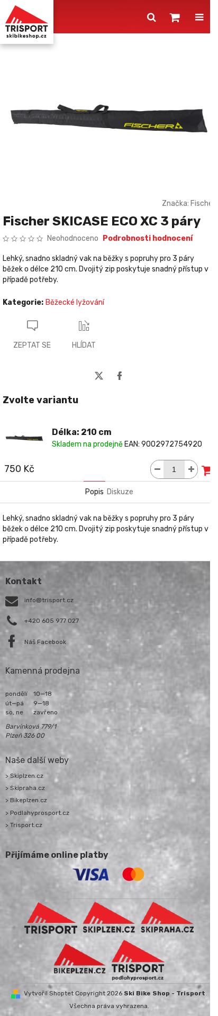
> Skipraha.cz (25, 788)
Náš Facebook (45, 642)
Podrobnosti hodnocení (148, 238)
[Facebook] (119, 375)
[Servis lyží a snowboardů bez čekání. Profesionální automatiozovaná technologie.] (167, 917)
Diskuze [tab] (120, 491)
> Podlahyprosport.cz (37, 813)
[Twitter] (98, 375)
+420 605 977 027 (51, 620)
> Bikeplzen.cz (26, 800)
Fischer (202, 203)
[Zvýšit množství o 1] (191, 469)
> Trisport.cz (23, 825)
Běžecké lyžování (75, 302)
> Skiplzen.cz (24, 775)
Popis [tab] (94, 491)
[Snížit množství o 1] (157, 469)
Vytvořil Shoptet (49, 993)
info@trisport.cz (49, 600)
